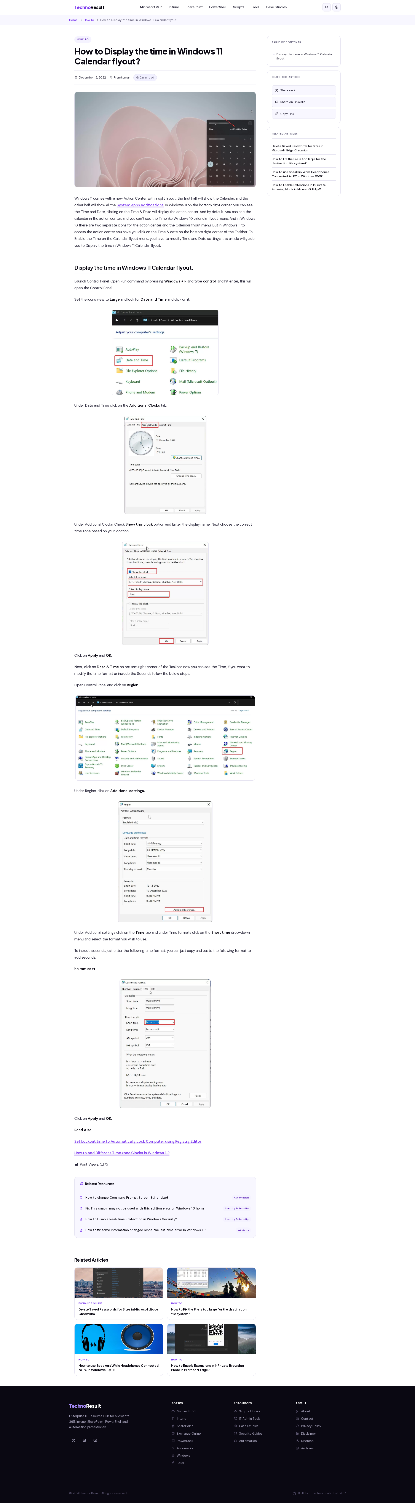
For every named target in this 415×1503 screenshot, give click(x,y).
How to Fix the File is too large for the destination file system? (299, 161)
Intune (174, 7)
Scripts (238, 7)
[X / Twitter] (73, 1440)
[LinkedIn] (84, 1440)
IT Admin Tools (249, 1419)
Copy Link (287, 114)
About (305, 1411)
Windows (183, 1456)
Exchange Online (189, 1434)
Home (73, 20)
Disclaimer (308, 1434)
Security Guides (250, 1434)
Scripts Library (249, 1411)
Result (89, 7)
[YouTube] (95, 1440)
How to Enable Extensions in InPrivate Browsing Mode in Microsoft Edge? (299, 187)
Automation (186, 1448)
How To (89, 20)
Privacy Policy (311, 1426)
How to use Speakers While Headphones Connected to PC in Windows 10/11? (300, 174)
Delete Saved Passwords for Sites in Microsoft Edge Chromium (297, 148)
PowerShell (218, 7)
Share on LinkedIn (292, 102)
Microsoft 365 (151, 7)
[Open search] (326, 7)
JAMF (181, 1463)
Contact (307, 1419)
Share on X (287, 90)
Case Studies (276, 7)
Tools (255, 7)
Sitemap (307, 1441)
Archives (307, 1448)
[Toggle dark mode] (336, 7)
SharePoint (194, 7)
